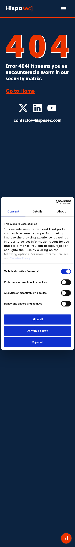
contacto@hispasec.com (37, 121)
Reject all (37, 342)
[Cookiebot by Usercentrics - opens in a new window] (55, 202)
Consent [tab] (13, 211)
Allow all (37, 319)
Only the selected (37, 330)
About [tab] (61, 211)
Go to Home (20, 91)
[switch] (66, 282)
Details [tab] (37, 211)
